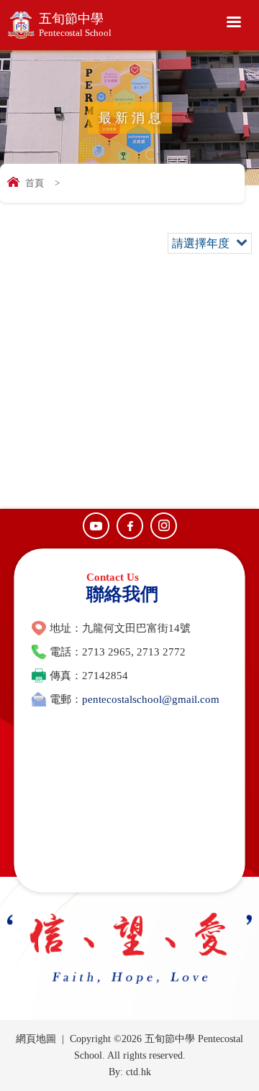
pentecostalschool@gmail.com (150, 699)
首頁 (34, 183)
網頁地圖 (36, 1039)
